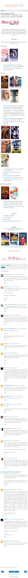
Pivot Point (6, 121)
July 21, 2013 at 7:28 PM (16, 428)
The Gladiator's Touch (8, 169)
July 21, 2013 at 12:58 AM (14, 286)
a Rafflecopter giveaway (14, 251)
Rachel (5, 416)
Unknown (6, 343)
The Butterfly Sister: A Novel (10, 201)
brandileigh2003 (7, 396)
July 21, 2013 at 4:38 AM (21, 304)
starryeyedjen (7, 428)
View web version (14, 574)
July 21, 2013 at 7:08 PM (13, 416)
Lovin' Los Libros (11, 452)
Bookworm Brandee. (9, 207)
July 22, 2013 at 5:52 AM (11, 458)
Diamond (6, 286)
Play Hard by (6, 105)
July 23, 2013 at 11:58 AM (14, 541)
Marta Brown (6, 221)
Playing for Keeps (7, 175)
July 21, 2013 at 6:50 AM (21, 328)
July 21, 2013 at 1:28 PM (17, 396)
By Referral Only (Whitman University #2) (13, 118)
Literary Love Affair (8, 534)
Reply (5, 282)
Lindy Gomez (7, 489)
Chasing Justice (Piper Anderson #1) (12, 179)
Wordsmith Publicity (8, 385)
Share (3, 267)
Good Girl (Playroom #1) (9, 177)
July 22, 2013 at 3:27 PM (15, 489)
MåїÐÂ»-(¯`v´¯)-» (8, 519)
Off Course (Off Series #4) (9, 68)
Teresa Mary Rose (8, 274)
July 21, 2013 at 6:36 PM (16, 404)
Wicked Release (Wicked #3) (10, 172)
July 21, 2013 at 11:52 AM (11, 367)
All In (4, 206)
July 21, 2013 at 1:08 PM (19, 385)
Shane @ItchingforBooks (10, 328)
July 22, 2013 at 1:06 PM (13, 473)
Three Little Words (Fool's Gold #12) (12, 65)
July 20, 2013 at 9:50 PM (18, 274)
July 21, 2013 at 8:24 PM (14, 440)
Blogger (16, 576)
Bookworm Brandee (16, 221)
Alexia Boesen (7, 404)
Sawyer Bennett (7, 217)
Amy (5, 458)
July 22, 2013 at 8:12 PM (17, 519)
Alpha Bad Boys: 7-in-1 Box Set (11, 110)
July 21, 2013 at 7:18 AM (14, 343)
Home (14, 571)
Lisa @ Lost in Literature (9, 304)
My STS (5, 298)
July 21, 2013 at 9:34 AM (11, 352)
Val (4, 352)
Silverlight (6, 315)
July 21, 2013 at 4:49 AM (14, 315)
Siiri (5, 367)
